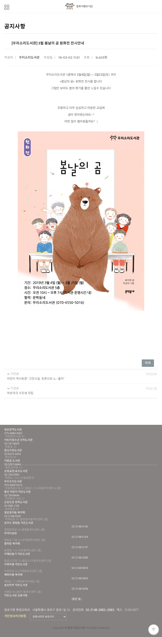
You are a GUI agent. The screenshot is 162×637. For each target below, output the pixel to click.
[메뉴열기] (6, 6)
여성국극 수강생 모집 (20, 393)
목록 (148, 363)
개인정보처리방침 (15, 616)
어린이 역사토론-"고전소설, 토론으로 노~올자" (36, 379)
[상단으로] (153, 629)
